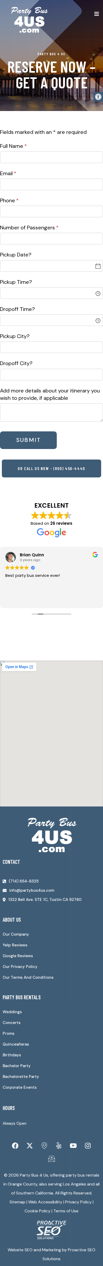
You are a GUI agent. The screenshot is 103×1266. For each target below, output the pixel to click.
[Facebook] (15, 1145)
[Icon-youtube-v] (73, 1145)
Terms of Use (65, 1211)
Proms (9, 1033)
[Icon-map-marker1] (44, 1145)
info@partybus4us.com (31, 890)
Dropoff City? (16, 363)
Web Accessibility (45, 1202)
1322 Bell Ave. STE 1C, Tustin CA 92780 (45, 899)
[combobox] (51, 293)
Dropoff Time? (17, 309)
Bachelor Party (17, 1065)
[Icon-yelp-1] (58, 1145)
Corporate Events (20, 1087)
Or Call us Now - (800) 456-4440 (51, 468)
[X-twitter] (29, 1145)
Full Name (24, 146)
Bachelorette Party (21, 1076)
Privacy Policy (78, 1202)
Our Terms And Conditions (28, 977)
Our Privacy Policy (20, 966)
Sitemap (17, 1202)
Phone (20, 200)
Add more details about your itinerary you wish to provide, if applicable (50, 394)
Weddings (12, 1012)
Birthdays (12, 1055)
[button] (98, 97)
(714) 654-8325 (24, 881)
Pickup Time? (16, 282)
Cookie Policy (37, 1211)
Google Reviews (18, 956)
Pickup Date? (15, 254)
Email (18, 173)
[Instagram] (88, 1145)
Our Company (16, 934)
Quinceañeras (16, 1044)
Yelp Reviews (15, 945)
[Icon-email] (51, 1159)
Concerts (12, 1022)
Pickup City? (15, 336)
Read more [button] (17, 600)
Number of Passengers (39, 227)
